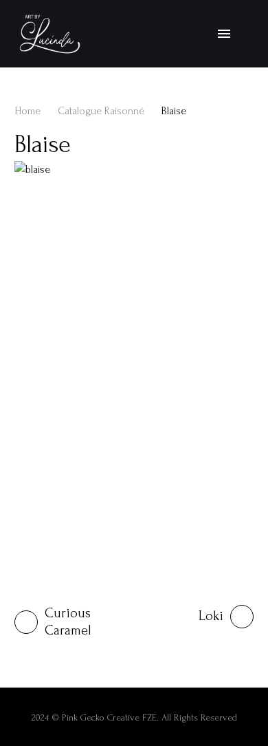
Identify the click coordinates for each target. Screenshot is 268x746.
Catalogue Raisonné (101, 111)
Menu (224, 33)
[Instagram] (244, 33)
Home (27, 111)
